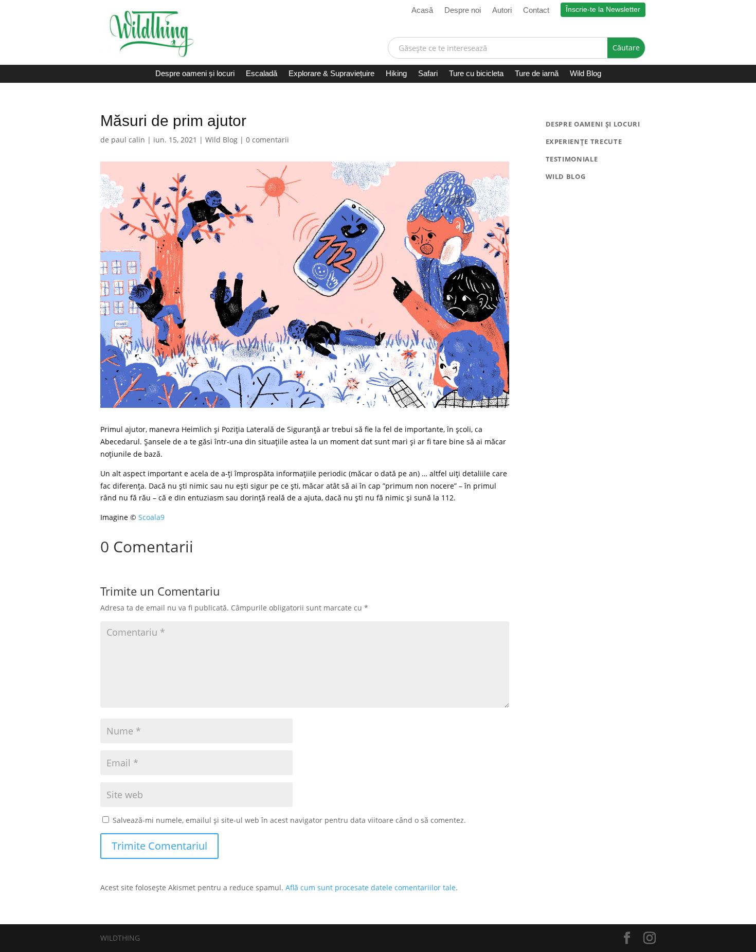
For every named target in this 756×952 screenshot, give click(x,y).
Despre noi (462, 10)
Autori (502, 10)
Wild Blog (585, 74)
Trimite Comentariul (159, 846)
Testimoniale (572, 159)
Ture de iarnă (537, 74)
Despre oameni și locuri (195, 74)
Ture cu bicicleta (476, 74)
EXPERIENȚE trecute (584, 141)
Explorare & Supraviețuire (331, 74)
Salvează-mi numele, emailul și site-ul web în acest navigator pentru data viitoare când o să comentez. (289, 820)
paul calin (128, 140)
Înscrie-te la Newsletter (603, 9)
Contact (536, 10)
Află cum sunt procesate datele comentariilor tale (370, 887)
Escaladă (261, 74)
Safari (428, 74)
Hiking (396, 74)
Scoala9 (151, 517)
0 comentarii (267, 140)
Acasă (422, 10)
